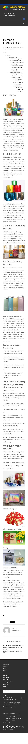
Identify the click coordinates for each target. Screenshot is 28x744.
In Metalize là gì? (13, 57)
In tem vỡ (5, 673)
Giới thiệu (8, 55)
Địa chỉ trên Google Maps (9, 707)
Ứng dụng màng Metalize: (15, 72)
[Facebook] (24, 19)
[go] (23, 691)
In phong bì (5, 668)
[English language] (9, 722)
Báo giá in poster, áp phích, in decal (13, 645)
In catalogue (5, 675)
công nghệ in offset (17, 236)
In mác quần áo (6, 682)
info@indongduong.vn (11, 699)
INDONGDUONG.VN (9, 729)
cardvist (13, 49)
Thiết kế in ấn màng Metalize (16, 59)
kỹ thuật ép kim (11, 204)
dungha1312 (7, 47)
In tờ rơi (4, 670)
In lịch (4, 686)
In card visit (5, 666)
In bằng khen (6, 679)
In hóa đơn (5, 672)
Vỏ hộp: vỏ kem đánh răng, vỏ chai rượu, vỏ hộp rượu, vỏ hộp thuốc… (17, 75)
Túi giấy (18, 86)
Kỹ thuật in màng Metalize (15, 60)
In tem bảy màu (6, 677)
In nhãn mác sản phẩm (8, 681)
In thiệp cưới (5, 684)
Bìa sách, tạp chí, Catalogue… (20, 89)
